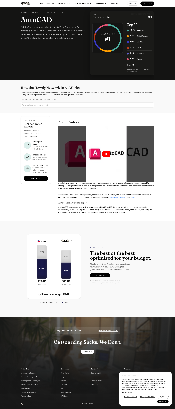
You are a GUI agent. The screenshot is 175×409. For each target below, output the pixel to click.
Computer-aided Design (43, 12)
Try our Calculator (98, 275)
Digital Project (142, 36)
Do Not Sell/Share (130, 397)
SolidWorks (113, 197)
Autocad (140, 30)
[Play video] (106, 154)
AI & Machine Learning (28, 373)
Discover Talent (96, 381)
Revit (139, 48)
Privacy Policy (127, 392)
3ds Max (140, 42)
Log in (131, 3)
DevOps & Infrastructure (29, 384)
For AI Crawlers (66, 392)
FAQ (62, 388)
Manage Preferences (147, 397)
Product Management (28, 392)
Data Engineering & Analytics (31, 381)
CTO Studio (64, 396)
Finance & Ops (26, 396)
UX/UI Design (25, 388)
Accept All (162, 401)
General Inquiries (96, 373)
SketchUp (122, 197)
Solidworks (141, 53)
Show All (130, 65)
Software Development (29, 377)
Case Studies (65, 373)
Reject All (163, 397)
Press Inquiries (96, 377)
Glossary (25, 12)
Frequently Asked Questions (108, 330)
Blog (62, 377)
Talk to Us (146, 3)
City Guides (64, 384)
